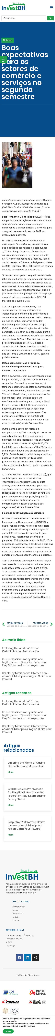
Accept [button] (8, 1031)
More (11, 772)
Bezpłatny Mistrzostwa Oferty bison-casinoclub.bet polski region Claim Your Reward (27, 676)
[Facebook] (19, 957)
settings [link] (31, 1026)
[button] (51, 7)
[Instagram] (35, 957)
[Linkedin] (27, 957)
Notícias (7, 40)
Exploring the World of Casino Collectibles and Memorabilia (20, 649)
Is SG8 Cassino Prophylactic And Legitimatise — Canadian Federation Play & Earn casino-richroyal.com (24, 662)
